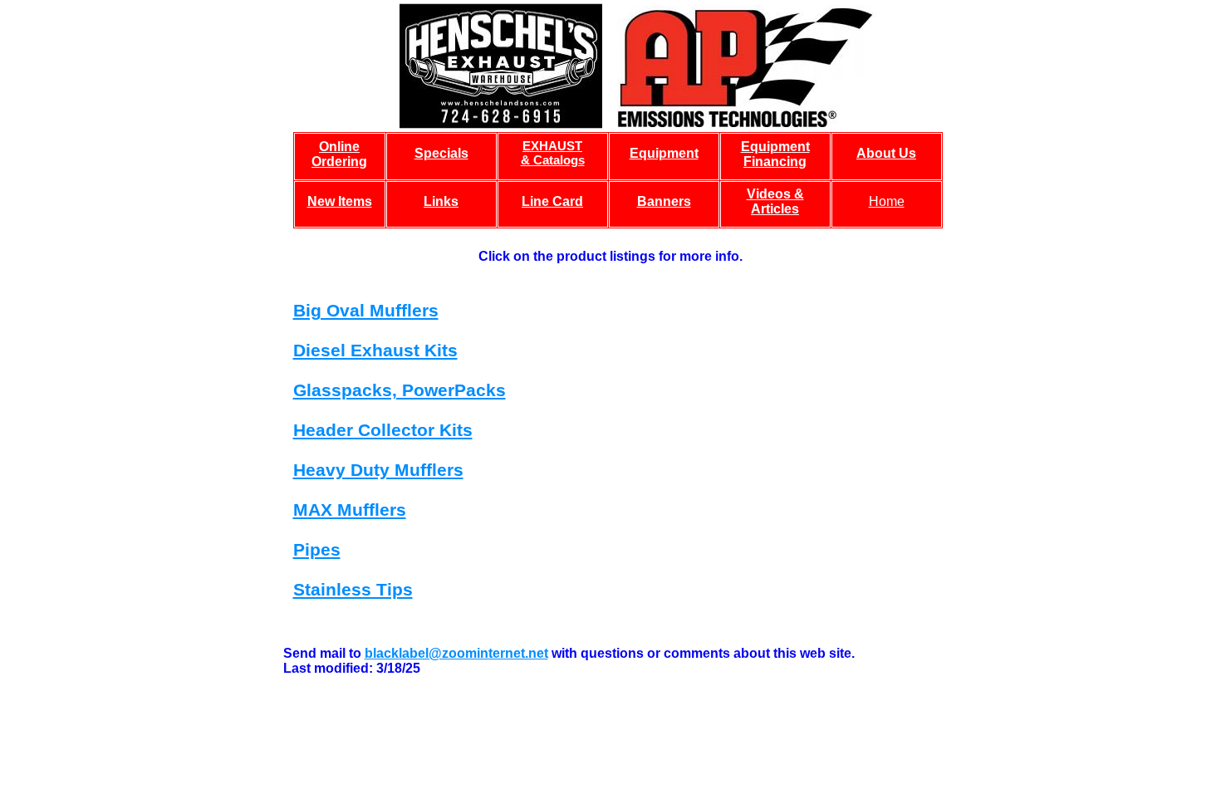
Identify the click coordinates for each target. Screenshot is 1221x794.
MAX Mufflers (349, 509)
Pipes (317, 549)
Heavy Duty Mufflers (378, 469)
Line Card (552, 201)
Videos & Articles (775, 201)
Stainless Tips (353, 589)
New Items (339, 201)
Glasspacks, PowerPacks (399, 389)
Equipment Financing (775, 154)
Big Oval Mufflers (366, 310)
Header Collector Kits (383, 429)
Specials (441, 153)
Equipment (664, 153)
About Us (886, 153)
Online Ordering (339, 154)
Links (441, 201)
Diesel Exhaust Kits (375, 350)
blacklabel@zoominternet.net (456, 653)
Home (887, 201)
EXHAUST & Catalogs (553, 153)
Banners (664, 201)
